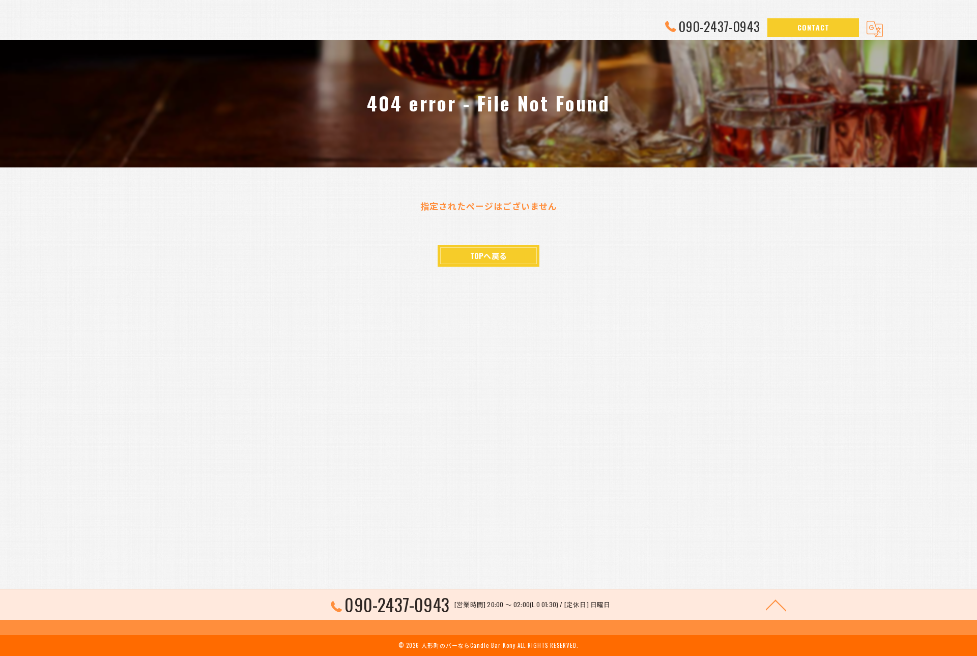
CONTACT (813, 27)
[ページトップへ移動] (776, 604)
